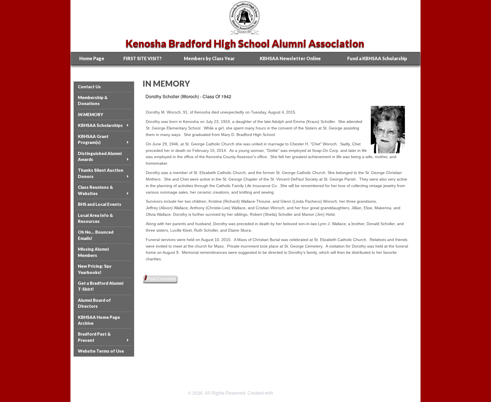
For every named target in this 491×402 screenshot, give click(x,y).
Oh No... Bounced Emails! (95, 234)
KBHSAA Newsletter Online (290, 58)
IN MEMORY (90, 114)
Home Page (91, 58)
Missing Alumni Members (93, 251)
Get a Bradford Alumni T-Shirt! (100, 286)
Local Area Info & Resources (95, 218)
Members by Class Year (209, 58)
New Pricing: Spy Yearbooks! (94, 269)
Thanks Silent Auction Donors (100, 173)
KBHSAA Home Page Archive (99, 320)
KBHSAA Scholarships (100, 125)
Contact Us (89, 86)
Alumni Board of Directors (94, 303)
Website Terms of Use (101, 350)
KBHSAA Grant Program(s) (93, 139)
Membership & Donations (93, 100)
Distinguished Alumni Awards (100, 156)
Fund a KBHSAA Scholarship (377, 58)
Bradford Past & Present (94, 336)
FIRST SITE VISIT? (142, 58)
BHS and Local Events (99, 204)
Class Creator (288, 393)
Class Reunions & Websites (95, 190)
